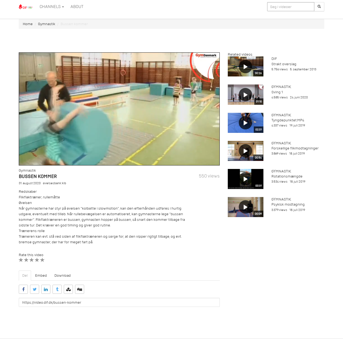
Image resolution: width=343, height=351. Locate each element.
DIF (274, 58)
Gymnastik (46, 23)
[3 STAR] (31, 260)
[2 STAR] (26, 260)
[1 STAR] (21, 260)
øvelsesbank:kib (54, 183)
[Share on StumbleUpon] (68, 289)
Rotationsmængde (287, 176)
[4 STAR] (37, 260)
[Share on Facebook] (23, 289)
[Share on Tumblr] (57, 289)
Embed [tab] (41, 275)
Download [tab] (62, 275)
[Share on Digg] (79, 289)
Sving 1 (277, 92)
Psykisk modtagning (288, 204)
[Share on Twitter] (34, 289)
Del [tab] (25, 275)
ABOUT (76, 7)
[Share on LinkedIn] (45, 289)
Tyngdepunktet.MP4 (287, 120)
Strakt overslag (283, 64)
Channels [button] (50, 7)
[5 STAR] (42, 260)
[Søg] (319, 6)
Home (28, 23)
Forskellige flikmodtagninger (295, 148)
